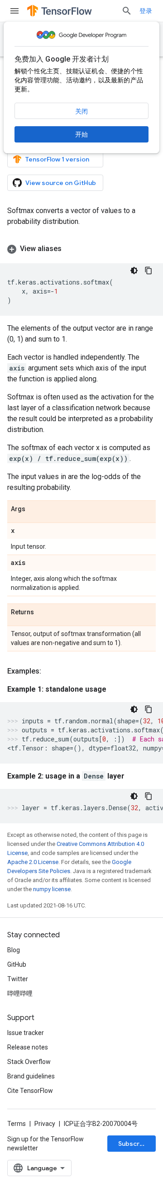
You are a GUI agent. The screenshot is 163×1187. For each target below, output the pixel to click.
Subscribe (133, 1144)
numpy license (52, 889)
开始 (81, 134)
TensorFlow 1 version (57, 159)
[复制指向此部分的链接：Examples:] (50, 671)
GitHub (16, 964)
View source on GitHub (60, 183)
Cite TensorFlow (30, 1090)
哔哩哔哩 (20, 993)
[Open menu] (14, 11)
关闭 (81, 111)
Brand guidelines (31, 1076)
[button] (81, 248)
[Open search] (126, 10)
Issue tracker (25, 1032)
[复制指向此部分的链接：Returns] (43, 612)
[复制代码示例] (148, 270)
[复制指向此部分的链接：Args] (34, 509)
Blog (13, 950)
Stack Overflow (29, 1061)
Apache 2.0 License (32, 862)
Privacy (44, 1123)
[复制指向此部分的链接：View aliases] (71, 248)
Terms (16, 1123)
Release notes (27, 1047)
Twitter (17, 979)
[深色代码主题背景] (134, 270)
